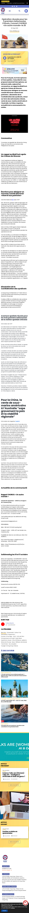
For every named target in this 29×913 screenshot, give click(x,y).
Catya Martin (10, 623)
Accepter (4, 910)
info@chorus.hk (18, 539)
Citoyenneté (10, 632)
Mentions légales (6, 870)
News (13, 642)
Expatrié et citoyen (6, 640)
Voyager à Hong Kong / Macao (9, 646)
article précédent (5, 765)
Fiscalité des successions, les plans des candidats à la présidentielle (12, 726)
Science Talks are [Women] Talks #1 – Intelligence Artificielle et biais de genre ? (13, 774)
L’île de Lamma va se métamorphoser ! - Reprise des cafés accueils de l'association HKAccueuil (14, 676)
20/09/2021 (14, 779)
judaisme (24, 640)
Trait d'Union (4, 644)
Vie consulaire (12, 644)
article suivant (4, 823)
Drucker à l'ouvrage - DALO (8, 636)
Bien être (3, 632)
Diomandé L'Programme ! (8, 634)
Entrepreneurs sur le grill (8, 638)
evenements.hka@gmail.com (9, 521)
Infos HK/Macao (11, 60)
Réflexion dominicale (21, 642)
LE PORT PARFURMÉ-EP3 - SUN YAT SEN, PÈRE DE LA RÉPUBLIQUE (14, 701)
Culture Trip (17, 632)
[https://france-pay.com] (14, 70)
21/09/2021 (14, 836)
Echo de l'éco (20, 636)
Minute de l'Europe (6, 642)
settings (13, 908)
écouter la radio (26, 11)
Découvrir (14, 785)
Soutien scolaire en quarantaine (9, 832)
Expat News (18, 638)
